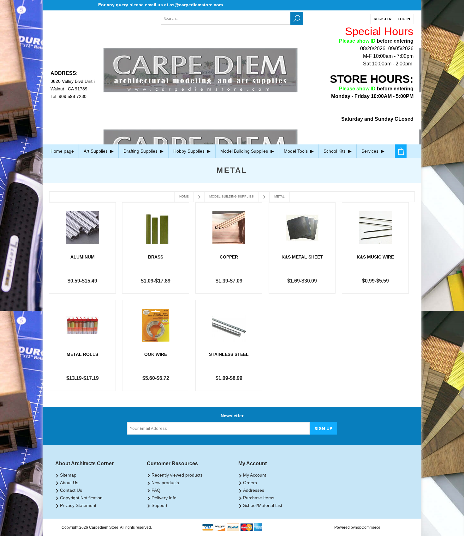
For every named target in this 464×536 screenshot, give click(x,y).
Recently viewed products (177, 475)
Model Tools (296, 151)
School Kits (335, 151)
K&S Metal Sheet (302, 256)
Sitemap (68, 475)
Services (370, 151)
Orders (250, 482)
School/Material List (262, 505)
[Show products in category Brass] (156, 228)
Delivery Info (164, 497)
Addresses (253, 490)
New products (165, 482)
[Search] (296, 18)
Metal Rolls (82, 354)
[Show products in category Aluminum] (82, 228)
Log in (404, 19)
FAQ (156, 490)
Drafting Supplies (141, 151)
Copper (229, 256)
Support (159, 505)
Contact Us (71, 490)
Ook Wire (155, 354)
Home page (62, 151)
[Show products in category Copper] (229, 228)
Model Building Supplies (244, 151)
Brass (155, 256)
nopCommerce (367, 527)
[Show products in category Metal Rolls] (82, 325)
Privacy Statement (78, 505)
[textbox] (225, 18)
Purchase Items (258, 497)
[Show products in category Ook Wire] (156, 325)
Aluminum (82, 256)
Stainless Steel (229, 354)
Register (382, 19)
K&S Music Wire (375, 256)
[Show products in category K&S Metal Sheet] (302, 228)
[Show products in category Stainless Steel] (229, 325)
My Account (254, 475)
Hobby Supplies (189, 151)
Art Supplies (96, 151)
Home (184, 196)
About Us (69, 482)
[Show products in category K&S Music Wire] (375, 228)
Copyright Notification (81, 497)
